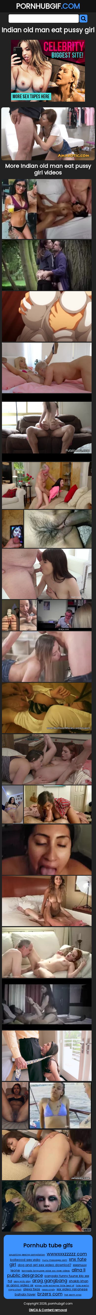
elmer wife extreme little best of (54, 1285)
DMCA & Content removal (48, 1310)
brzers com (50, 1294)
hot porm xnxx (72, 1294)
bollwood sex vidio (25, 1259)
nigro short (14, 1289)
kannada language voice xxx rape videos (46, 1270)
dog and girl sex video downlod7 (44, 1265)
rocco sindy (48, 1289)
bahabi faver (25, 1294)
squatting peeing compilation (27, 1254)
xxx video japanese (72, 1289)
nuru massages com (54, 1260)
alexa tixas (31, 1289)
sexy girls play (22, 1281)
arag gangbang (49, 1280)
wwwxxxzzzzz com (67, 1254)
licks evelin (82, 1285)
